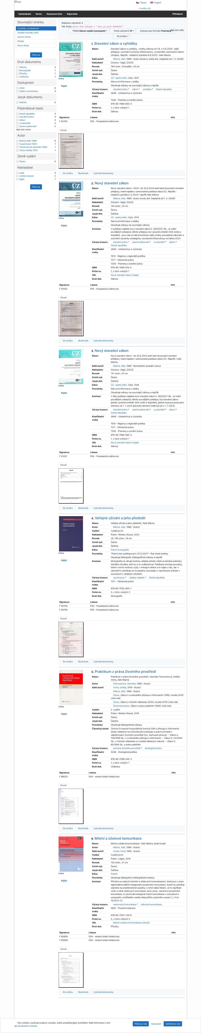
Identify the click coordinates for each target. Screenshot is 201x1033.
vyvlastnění (159, 242)
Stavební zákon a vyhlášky (114, 43)
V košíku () (144, 8)
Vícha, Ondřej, (120, 687)
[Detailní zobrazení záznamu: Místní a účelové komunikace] (71, 854)
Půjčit (63, 86)
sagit (21, 173)
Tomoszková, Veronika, (124, 683)
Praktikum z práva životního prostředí (123, 672)
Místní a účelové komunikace (116, 838)
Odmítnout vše (173, 1024)
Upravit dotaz (24, 37)
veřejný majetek (136, 577)
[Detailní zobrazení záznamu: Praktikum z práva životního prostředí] (71, 687)
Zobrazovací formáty (155, 31)
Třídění (88, 31)
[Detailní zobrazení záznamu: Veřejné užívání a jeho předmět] (71, 533)
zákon (135, 89)
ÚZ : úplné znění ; (119, 78)
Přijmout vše (141, 1024)
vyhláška (147, 89)
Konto (39, 14)
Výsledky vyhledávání (28, 28)
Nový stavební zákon (110, 183)
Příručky (23, 73)
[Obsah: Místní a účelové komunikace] (71, 970)
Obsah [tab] (63, 130)
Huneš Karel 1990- (28, 144)
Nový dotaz (23, 45)
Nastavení (156, 1024)
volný (22, 88)
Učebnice (24, 76)
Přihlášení (177, 14)
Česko (22, 161)
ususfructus (119, 577)
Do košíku (121, 36)
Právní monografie (120, 549)
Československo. (121, 706)
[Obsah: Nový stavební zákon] (71, 318)
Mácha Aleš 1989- (28, 140)
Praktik (114, 874)
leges (22, 179)
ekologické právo (153, 748)
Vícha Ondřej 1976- (28, 150)
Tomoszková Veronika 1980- (33, 147)
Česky (143, 2)
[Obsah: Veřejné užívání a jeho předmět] (71, 639)
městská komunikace (151, 904)
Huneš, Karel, (119, 851)
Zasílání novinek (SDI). (28, 32)
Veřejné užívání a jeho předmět (118, 518)
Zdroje (20, 41)
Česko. (116, 695)
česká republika (27, 113)
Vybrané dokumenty (103, 173)
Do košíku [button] (67, 173)
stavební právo (120, 89)
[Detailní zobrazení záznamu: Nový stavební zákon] (71, 198)
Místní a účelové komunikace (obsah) (131, 922)
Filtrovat (36, 55)
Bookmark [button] (82, 173)
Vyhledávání (24, 14)
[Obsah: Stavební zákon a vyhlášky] (71, 151)
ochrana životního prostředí (126, 748)
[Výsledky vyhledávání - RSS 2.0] (87, 23)
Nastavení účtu (54, 14)
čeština (22, 102)
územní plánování (140, 242)
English (157, 2)
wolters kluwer (26, 176)
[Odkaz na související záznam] (111, 59)
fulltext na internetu (28, 91)
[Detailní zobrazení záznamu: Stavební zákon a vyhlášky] (71, 59)
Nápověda (72, 14)
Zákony (23, 67)
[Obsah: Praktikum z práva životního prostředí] (71, 806)
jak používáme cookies (25, 1026)
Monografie (25, 70)
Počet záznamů (122, 31)
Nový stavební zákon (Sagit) (125, 275)
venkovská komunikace (124, 904)
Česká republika (164, 89)
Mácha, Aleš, (119, 59)
